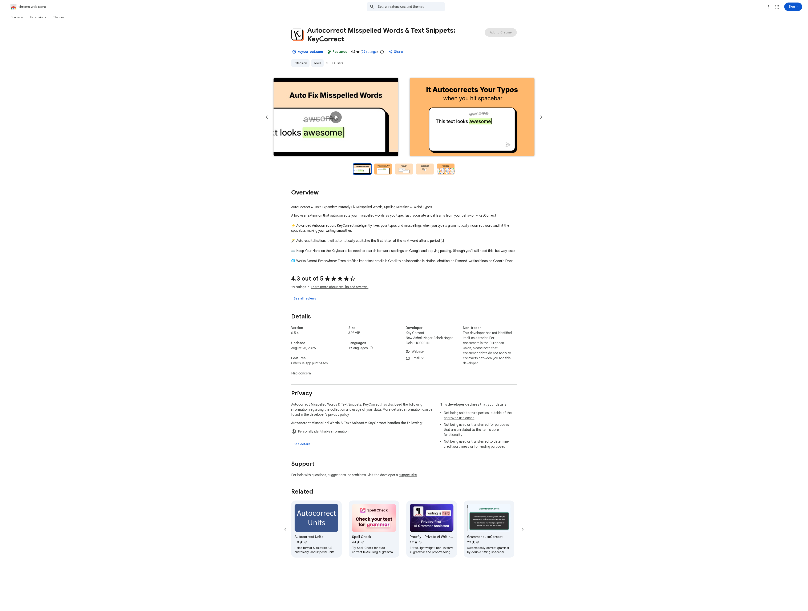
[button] (777, 7)
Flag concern (301, 373)
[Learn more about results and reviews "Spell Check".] (362, 542)
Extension (300, 63)
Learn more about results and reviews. (339, 287)
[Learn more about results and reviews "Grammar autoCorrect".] (478, 542)
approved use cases (459, 418)
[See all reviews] (305, 298)
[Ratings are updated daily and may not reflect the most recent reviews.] (382, 52)
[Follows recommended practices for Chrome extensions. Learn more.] (329, 52)
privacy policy (338, 415)
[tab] (17, 17)
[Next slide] (541, 117)
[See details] (302, 444)
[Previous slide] (267, 117)
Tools (317, 63)
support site (408, 475)
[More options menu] (768, 7)
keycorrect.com (310, 52)
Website (418, 351)
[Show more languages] (371, 348)
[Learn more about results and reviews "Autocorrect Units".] (305, 542)
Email (416, 358)
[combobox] (411, 6)
